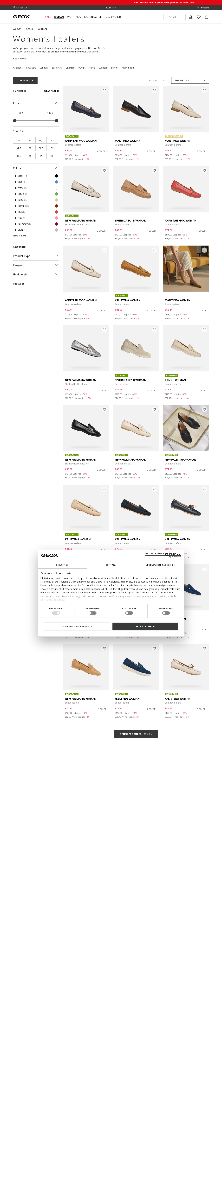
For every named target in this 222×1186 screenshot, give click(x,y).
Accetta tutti (145, 626)
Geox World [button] (113, 16)
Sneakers (31, 67)
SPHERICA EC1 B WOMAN (130, 220)
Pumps (82, 67)
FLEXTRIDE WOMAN (127, 698)
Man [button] (69, 16)
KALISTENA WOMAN (128, 300)
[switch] (93, 613)
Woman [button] (59, 16)
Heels (92, 67)
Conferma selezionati (77, 626)
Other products (136, 734)
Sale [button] (48, 16)
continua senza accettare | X (163, 553)
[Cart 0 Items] (205, 20)
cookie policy (56, 599)
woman (17, 28)
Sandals (44, 67)
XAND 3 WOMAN (175, 380)
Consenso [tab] (62, 564)
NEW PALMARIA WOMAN (80, 220)
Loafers (70, 67)
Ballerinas (57, 67)
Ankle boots (128, 67)
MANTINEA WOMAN (128, 141)
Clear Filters (51, 91)
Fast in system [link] (93, 16)
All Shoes (18, 67)
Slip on (114, 67)
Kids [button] (78, 16)
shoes (29, 28)
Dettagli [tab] (111, 564)
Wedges (103, 67)
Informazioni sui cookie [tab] (160, 564)
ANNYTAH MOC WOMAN (81, 141)
